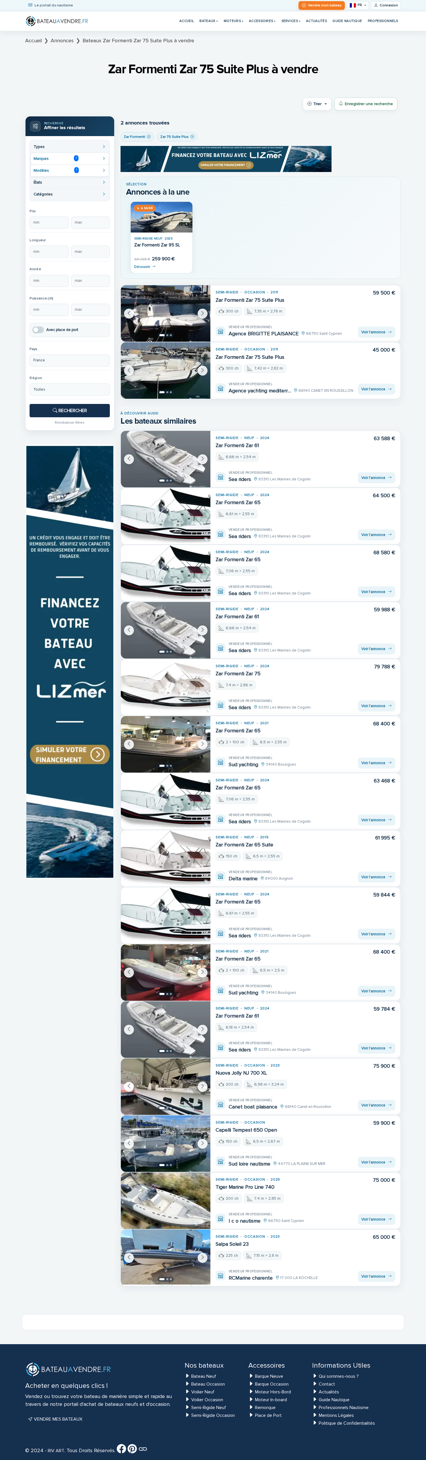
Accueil (186, 21)
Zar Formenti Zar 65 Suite (244, 845)
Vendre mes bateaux (57, 1419)
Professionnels (383, 21)
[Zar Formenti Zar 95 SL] (161, 217)
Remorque (265, 1407)
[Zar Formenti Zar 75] (165, 687)
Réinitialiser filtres (70, 422)
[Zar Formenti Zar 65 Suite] (165, 858)
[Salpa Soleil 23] (165, 1258)
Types (39, 146)
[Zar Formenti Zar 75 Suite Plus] (165, 313)
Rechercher (72, 411)
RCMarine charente (251, 1278)
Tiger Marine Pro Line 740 (245, 1187)
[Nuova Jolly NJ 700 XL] (165, 1086)
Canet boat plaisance (253, 1107)
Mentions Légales (336, 1415)
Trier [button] (317, 103)
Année (35, 269)
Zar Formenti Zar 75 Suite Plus (250, 300)
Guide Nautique (347, 21)
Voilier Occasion (207, 1400)
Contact (327, 1384)
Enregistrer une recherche (369, 103)
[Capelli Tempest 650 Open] (165, 1143)
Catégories (43, 194)
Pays (33, 349)
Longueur (38, 240)
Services (289, 21)
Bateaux (207, 21)
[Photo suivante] (202, 314)
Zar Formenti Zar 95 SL (157, 245)
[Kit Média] (143, 1451)
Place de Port (268, 1415)
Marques (55, 158)
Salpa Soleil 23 (232, 1244)
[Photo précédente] (129, 314)
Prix (33, 211)
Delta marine (243, 878)
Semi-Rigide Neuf (208, 1407)
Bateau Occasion (208, 1384)
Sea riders (240, 479)
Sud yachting (243, 764)
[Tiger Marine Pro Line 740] (165, 1200)
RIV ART (55, 1451)
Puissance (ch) (41, 298)
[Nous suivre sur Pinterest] (132, 1451)
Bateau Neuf (203, 1376)
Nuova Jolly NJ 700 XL (241, 1073)
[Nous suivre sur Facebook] (121, 1451)
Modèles (55, 170)
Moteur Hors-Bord (273, 1392)
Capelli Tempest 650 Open (246, 1130)
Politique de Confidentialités (347, 1423)
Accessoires (261, 21)
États (38, 182)
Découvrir (142, 267)
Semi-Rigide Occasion (213, 1415)
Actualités (316, 21)
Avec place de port (62, 330)
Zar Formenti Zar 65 (238, 503)
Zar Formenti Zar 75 (238, 674)
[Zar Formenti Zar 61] (165, 459)
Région (36, 378)
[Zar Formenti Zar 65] (165, 516)
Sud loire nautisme (249, 1164)
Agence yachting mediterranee (260, 390)
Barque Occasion (272, 1384)
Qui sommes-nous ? (339, 1376)
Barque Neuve (269, 1376)
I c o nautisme (245, 1221)
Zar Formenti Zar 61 (237, 445)
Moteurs (232, 21)
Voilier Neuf (202, 1392)
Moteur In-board (271, 1400)
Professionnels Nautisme (344, 1407)
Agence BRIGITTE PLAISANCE (263, 333)
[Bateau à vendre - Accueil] (57, 21)
